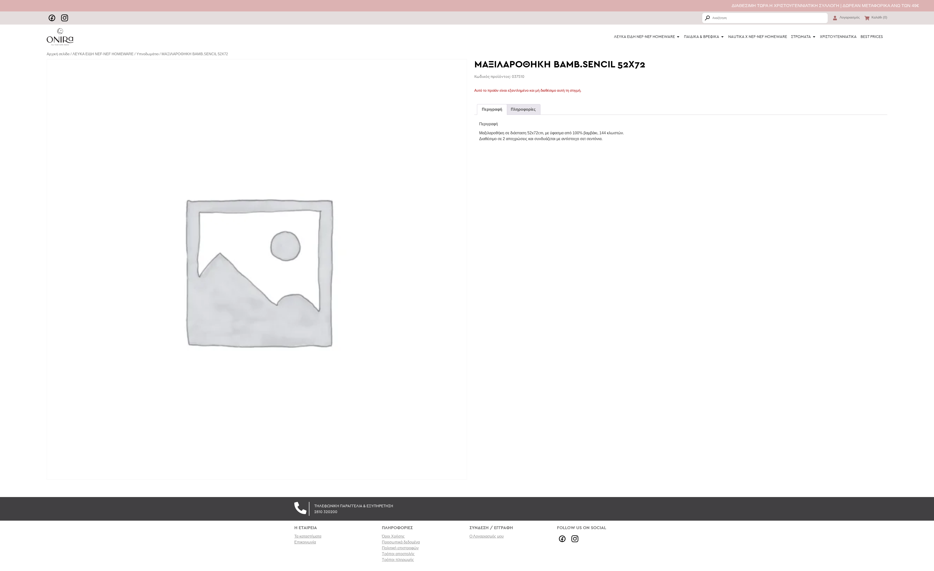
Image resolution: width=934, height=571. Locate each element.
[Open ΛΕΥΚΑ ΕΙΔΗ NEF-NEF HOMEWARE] (678, 37)
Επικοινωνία (305, 542)
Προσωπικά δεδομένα (401, 542)
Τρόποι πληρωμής (398, 560)
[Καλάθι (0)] (867, 18)
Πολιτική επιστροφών (400, 548)
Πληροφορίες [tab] (523, 109)
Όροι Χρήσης (393, 536)
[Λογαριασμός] (835, 18)
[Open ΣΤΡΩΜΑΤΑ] (814, 37)
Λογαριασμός (850, 17)
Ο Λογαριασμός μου (486, 536)
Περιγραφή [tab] (492, 109)
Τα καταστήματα (307, 536)
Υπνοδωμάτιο (147, 54)
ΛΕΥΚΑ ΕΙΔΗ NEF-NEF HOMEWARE (103, 54)
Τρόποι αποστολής (398, 554)
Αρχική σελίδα (58, 54)
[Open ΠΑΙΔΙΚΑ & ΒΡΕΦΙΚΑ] (722, 37)
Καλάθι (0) (879, 17)
